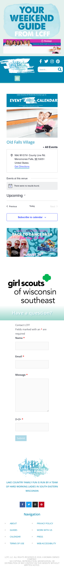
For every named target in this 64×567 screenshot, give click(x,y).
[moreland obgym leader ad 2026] (32, 42)
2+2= (19, 419)
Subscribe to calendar (30, 217)
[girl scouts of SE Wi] (32, 288)
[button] (17, 78)
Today (32, 206)
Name (20, 338)
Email (19, 356)
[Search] (60, 69)
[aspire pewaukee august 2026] (32, 49)
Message (21, 374)
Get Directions (22, 166)
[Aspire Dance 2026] (32, 122)
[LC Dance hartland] (32, 242)
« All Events (50, 147)
